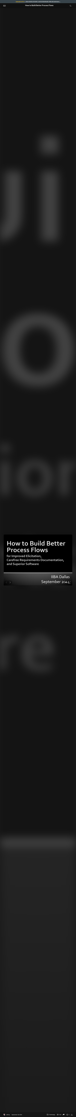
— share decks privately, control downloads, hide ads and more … (38, 1)
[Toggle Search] (70, 5)
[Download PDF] (72, 1114)
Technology (52, 1114)
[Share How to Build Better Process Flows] (63, 1114)
